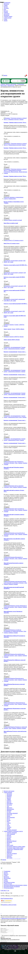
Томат (8, 825)
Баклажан (9, 793)
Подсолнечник (11, 817)
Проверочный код (6, 938)
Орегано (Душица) (12, 853)
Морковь (9, 810)
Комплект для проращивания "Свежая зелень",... (15, 351)
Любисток (9, 850)
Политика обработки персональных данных (15, 885)
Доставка (6, 8)
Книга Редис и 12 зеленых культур (11, 243)
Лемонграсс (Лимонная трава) (15, 849)
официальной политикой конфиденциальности (14, 918)
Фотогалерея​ (7, 878)
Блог (5, 9)
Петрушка (9, 857)
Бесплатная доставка (9, 882)
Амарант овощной (12, 832)
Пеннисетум (11, 85)
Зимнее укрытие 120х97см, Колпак (12, 339)
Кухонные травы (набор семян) (15, 848)
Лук (8, 806)
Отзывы (6, 881)
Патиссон (9, 814)
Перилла (9, 856)
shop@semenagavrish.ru (7, 898)
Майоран (9, 852)
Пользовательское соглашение (12, 886)
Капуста (9, 802)
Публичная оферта (9, 888)
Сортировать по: (5, 111)
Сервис (6, 5)
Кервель (9, 839)
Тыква (8, 828)
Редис (8, 818)
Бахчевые (9, 795)
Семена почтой (8, 883)
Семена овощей (8, 792)
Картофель (10, 803)
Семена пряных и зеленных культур (13, 831)
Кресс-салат (10, 845)
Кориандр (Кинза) (11, 841)
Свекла (9, 823)
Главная (3, 84)
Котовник (9, 842)
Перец (8, 816)
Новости (6, 874)
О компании (7, 2)
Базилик (9, 835)
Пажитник (9, 855)
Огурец (9, 811)
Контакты (6, 4)
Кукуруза (9, 805)
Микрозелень (10, 809)
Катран (9, 838)
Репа (8, 821)
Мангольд (9, 807)
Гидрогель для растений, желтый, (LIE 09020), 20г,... (15, 265)
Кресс (8, 843)
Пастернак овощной (12, 813)
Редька (8, 820)
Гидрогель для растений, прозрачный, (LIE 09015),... (15, 303)
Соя (8, 824)
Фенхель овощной (12, 830)
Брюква (9, 798)
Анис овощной (11, 834)
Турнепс (9, 827)
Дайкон (9, 799)
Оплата (6, 6)
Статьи (5, 875)
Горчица (9, 836)
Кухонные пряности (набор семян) (16, 846)
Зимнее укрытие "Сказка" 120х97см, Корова (14, 329)
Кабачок (9, 800)
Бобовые (9, 796)
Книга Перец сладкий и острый (11, 223)
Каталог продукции (11, 84)
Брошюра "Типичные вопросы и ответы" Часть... (15, 122)
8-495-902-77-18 (5, 890)
